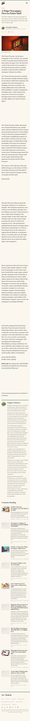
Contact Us (13, 699)
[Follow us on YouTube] (10, 707)
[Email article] (9, 32)
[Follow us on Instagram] (12, 707)
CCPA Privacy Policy (6, 704)
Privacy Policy (19, 701)
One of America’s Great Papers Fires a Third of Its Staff (18, 585)
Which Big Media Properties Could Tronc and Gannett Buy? (19, 652)
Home (3, 699)
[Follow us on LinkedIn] (7, 707)
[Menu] (26, 3)
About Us (8, 699)
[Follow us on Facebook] (2, 707)
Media (3, 8)
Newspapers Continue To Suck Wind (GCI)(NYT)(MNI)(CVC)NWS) (19, 525)
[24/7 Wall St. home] (3, 2)
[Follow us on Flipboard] (18, 707)
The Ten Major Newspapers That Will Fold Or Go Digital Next (19, 630)
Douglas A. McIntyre (12, 27)
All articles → (11, 496)
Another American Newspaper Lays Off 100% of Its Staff (19, 508)
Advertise (14, 704)
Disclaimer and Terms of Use (8, 701)
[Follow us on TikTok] (15, 707)
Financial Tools (21, 699)
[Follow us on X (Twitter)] (5, 707)
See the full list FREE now (10, 368)
